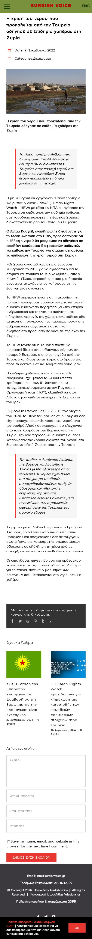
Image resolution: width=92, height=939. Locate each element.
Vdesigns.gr (72, 894)
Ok (77, 928)
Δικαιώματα (42, 58)
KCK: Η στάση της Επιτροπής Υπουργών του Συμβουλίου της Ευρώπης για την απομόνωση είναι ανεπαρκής (22, 699)
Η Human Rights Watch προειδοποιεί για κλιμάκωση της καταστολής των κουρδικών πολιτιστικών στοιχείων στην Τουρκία (66, 704)
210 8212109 (63, 883)
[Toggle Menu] (7, 6)
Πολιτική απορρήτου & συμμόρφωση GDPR (46, 901)
